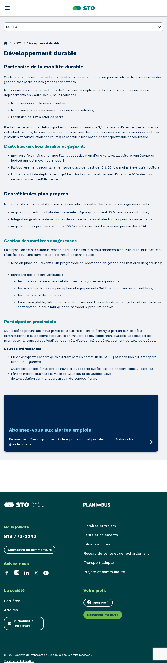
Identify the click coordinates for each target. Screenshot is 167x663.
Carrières (12, 601)
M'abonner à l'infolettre (23, 623)
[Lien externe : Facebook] (7, 572)
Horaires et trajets (100, 526)
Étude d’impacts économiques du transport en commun (54, 357)
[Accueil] (6, 43)
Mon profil (101, 602)
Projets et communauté (104, 572)
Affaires (11, 610)
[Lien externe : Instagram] (17, 572)
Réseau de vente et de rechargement (116, 553)
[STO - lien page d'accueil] (83, 8)
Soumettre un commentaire (30, 550)
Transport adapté (99, 562)
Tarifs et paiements (101, 535)
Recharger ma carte (103, 615)
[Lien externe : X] (36, 572)
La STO (17, 43)
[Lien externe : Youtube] (46, 572)
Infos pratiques (97, 544)
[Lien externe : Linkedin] (26, 572)
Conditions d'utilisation (19, 661)
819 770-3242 (20, 536)
